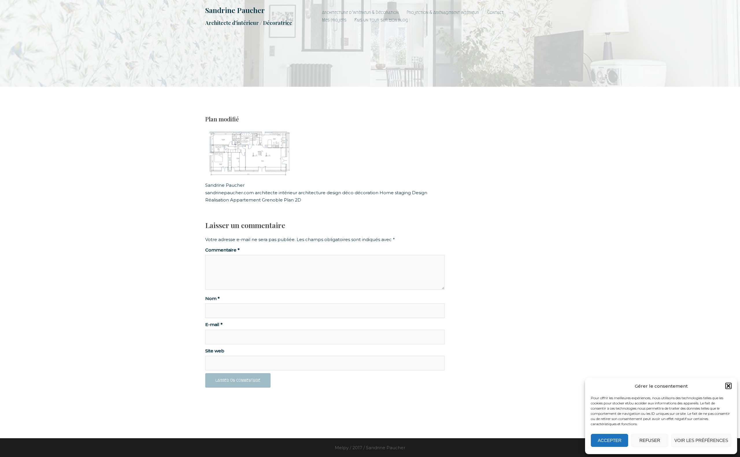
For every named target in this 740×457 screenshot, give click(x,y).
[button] (728, 386)
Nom (212, 298)
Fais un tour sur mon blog (381, 20)
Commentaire (222, 250)
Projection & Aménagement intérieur (443, 12)
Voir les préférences (701, 440)
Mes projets (334, 20)
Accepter (609, 440)
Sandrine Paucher (235, 10)
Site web (214, 351)
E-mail (214, 324)
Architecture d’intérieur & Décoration (360, 12)
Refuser (649, 440)
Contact (495, 12)
